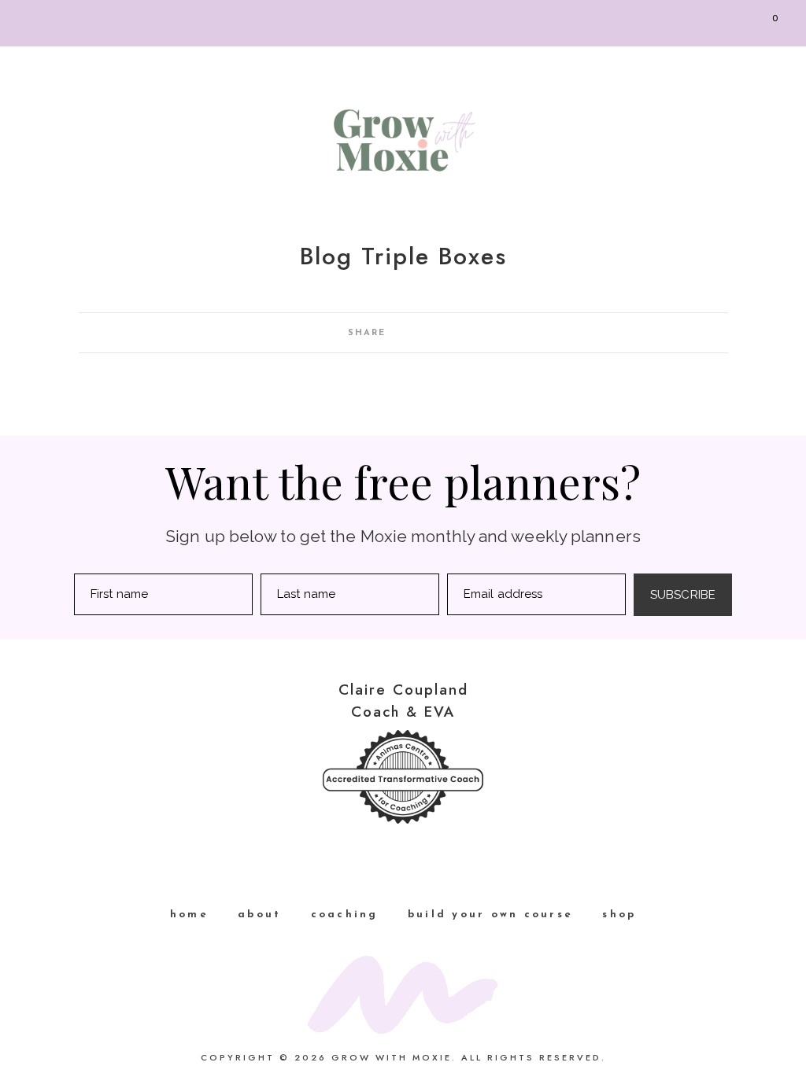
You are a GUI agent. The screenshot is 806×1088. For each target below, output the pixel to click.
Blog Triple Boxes (403, 256)
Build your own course (490, 914)
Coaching (345, 914)
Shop (619, 914)
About (259, 914)
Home (189, 914)
